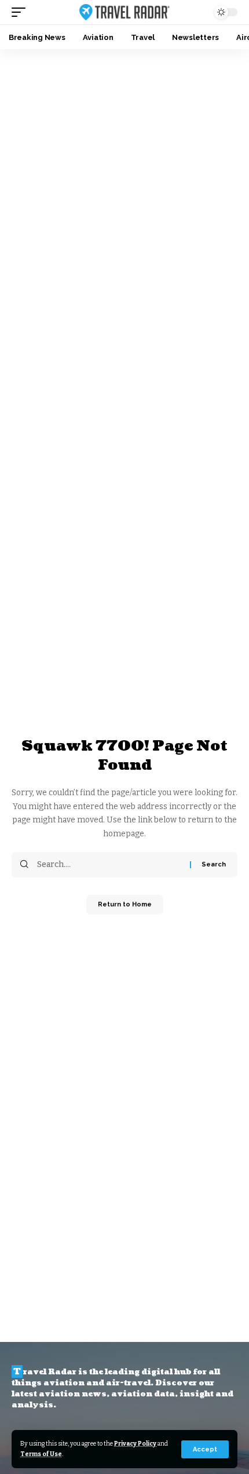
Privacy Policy (135, 1443)
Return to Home (125, 904)
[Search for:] (109, 864)
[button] (205, 1449)
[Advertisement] (124, 179)
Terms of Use (41, 1454)
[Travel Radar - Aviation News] (124, 12)
